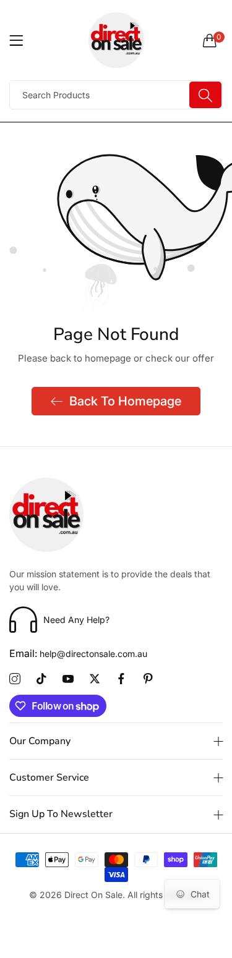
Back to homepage (125, 401)
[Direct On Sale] (116, 40)
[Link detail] (14, 679)
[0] (210, 40)
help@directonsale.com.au (78, 653)
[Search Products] (205, 95)
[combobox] (116, 94)
